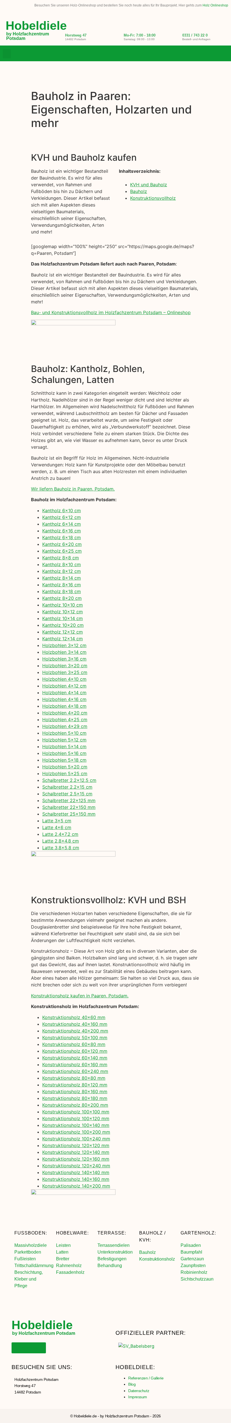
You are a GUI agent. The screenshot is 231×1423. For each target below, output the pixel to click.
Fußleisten (25, 1258)
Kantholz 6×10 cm (61, 510)
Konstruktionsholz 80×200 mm (75, 1105)
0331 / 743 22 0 (195, 35)
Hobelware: (72, 1233)
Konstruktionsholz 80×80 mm (73, 1078)
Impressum (137, 1397)
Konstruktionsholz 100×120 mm (75, 1118)
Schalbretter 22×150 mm (68, 807)
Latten (62, 1252)
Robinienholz (194, 1272)
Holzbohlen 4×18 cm (64, 706)
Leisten (63, 1245)
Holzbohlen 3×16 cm (64, 659)
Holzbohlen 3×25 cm (64, 672)
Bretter (62, 1258)
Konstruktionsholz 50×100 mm (74, 1037)
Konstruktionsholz (157, 1259)
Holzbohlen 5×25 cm (64, 773)
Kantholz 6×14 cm (61, 524)
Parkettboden (27, 1252)
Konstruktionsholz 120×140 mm (75, 1152)
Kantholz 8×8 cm (60, 557)
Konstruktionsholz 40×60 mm (73, 1017)
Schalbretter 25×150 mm (68, 814)
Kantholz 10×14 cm (62, 618)
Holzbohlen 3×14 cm (64, 652)
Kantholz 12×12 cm (62, 632)
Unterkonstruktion (115, 1252)
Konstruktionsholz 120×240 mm (76, 1165)
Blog (132, 1384)
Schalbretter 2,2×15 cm (67, 787)
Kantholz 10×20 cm (63, 625)
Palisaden (191, 1245)
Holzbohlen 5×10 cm (64, 733)
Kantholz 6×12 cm (61, 517)
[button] (7, 53)
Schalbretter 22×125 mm (68, 800)
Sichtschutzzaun (197, 1279)
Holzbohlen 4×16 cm (64, 699)
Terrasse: (111, 1233)
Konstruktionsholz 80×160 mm (74, 1091)
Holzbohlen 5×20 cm (64, 767)
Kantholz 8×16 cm (61, 584)
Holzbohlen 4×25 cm (64, 719)
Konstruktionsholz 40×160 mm (74, 1024)
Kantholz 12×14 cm (62, 638)
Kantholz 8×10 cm (61, 564)
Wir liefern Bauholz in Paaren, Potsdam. (73, 489)
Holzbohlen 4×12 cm (64, 686)
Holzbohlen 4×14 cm (64, 692)
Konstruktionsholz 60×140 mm (74, 1058)
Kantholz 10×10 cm (62, 605)
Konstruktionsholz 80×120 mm (74, 1085)
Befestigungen (111, 1258)
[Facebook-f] (201, 54)
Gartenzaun (192, 1258)
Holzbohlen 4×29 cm (64, 726)
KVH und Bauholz (148, 184)
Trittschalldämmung (34, 1265)
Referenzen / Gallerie (146, 1378)
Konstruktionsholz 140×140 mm (75, 1172)
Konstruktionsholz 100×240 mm (76, 1138)
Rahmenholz (69, 1265)
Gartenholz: (198, 1233)
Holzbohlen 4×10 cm (64, 679)
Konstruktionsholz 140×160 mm (75, 1179)
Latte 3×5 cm (56, 820)
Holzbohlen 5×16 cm (64, 753)
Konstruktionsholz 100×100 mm (75, 1112)
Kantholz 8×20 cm (62, 598)
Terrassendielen (113, 1245)
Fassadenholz (70, 1272)
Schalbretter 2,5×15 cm (67, 793)
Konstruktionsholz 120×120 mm (75, 1145)
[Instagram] (212, 54)
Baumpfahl (191, 1252)
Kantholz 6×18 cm (61, 537)
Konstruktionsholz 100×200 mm (76, 1132)
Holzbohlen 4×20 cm (64, 713)
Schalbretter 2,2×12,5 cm (69, 780)
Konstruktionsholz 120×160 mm (75, 1159)
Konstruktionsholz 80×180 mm (74, 1098)
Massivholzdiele (30, 1245)
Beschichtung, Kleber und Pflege (28, 1279)
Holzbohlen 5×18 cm (64, 760)
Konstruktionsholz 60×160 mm (74, 1064)
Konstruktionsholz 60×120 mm (74, 1051)
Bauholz (138, 191)
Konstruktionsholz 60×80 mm (73, 1044)
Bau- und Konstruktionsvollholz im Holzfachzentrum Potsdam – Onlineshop (111, 312)
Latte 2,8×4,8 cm (60, 841)
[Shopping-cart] (224, 54)
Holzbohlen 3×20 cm (64, 665)
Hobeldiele (36, 25)
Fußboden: (30, 1233)
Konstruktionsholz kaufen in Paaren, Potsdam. (79, 995)
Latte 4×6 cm (56, 827)
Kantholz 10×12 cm (62, 611)
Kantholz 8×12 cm (61, 571)
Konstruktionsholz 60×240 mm (75, 1071)
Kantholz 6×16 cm (61, 531)
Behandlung (109, 1265)
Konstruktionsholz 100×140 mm (75, 1125)
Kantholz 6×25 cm (62, 551)
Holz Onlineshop (215, 5)
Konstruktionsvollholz (153, 198)
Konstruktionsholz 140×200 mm (76, 1186)
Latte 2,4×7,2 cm (60, 834)
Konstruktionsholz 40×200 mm (75, 1031)
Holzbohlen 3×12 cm (64, 645)
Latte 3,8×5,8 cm (60, 847)
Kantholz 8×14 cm (61, 578)
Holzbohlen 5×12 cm (64, 740)
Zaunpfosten (193, 1265)
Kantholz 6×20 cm (62, 544)
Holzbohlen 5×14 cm (64, 746)
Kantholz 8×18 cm (61, 591)
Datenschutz (138, 1390)
